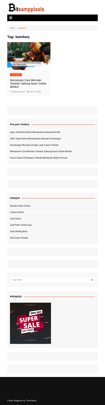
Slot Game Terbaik (19, 238)
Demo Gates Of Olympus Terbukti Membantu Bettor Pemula (38, 158)
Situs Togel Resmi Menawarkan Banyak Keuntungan (35, 138)
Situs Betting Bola (18, 231)
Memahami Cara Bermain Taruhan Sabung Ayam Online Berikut (28, 83)
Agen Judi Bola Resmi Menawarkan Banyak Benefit (35, 132)
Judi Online (15, 75)
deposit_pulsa (19, 91)
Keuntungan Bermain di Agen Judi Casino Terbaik (34, 145)
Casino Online (17, 212)
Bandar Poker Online (20, 206)
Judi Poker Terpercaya (21, 225)
